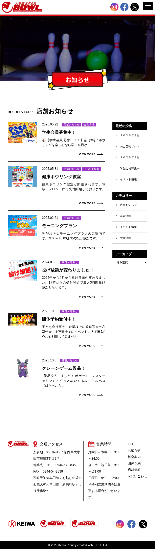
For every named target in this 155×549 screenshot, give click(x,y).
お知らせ (134, 450)
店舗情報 (134, 470)
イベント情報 (91, 168)
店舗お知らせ (72, 124)
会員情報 (89, 124)
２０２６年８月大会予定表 (133, 157)
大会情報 (125, 238)
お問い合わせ (137, 476)
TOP (131, 444)
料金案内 (134, 457)
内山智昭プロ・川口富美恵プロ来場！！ (133, 146)
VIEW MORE (87, 154)
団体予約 (134, 463)
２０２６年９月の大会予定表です (133, 135)
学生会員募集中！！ (132, 168)
